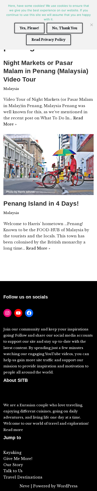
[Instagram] (7, 313)
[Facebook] (29, 313)
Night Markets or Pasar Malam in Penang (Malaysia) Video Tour (45, 71)
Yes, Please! (29, 28)
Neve (25, 486)
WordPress (67, 486)
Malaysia (11, 89)
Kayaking (12, 452)
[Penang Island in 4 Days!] (48, 164)
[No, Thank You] (91, 24)
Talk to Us (13, 471)
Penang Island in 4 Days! (41, 203)
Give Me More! (17, 458)
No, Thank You (64, 28)
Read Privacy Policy (48, 40)
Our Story (13, 464)
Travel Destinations (22, 477)
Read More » (38, 248)
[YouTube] (18, 313)
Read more (13, 430)
